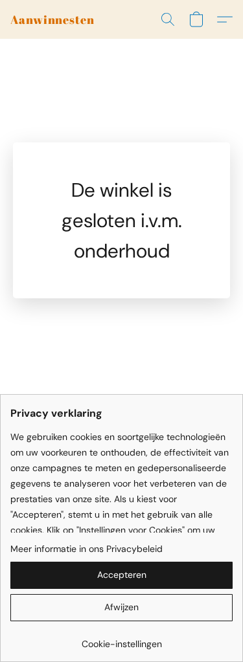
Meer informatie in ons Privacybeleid (86, 549)
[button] (52, 19)
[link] (121, 639)
